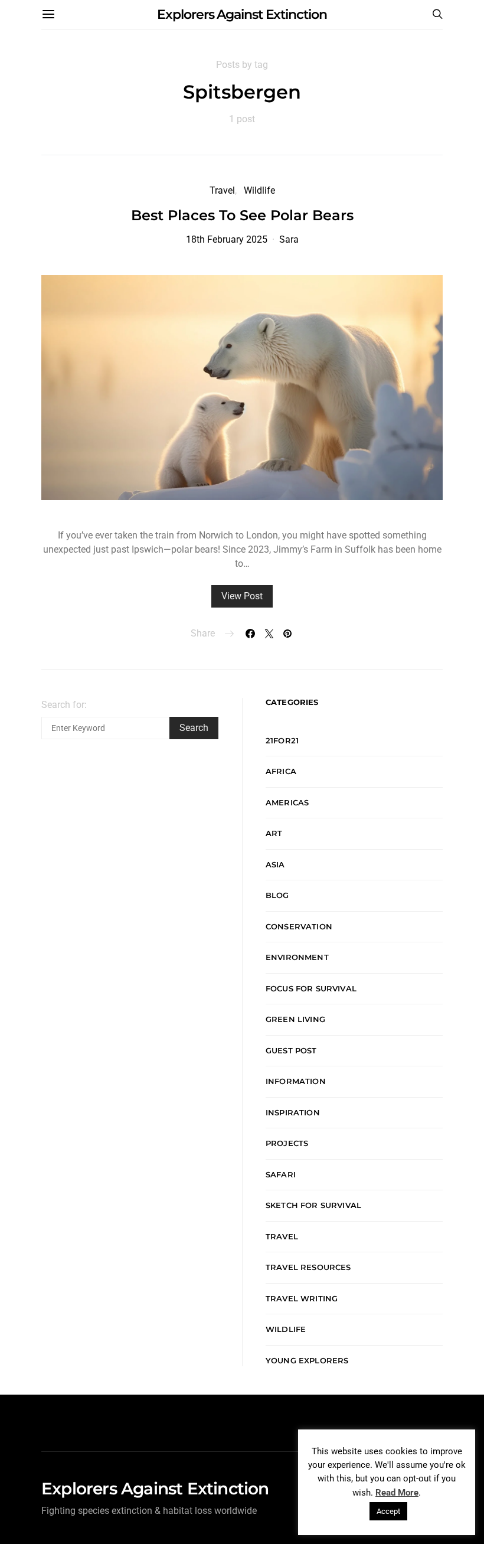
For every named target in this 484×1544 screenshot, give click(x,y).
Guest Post (291, 1050)
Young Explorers (307, 1360)
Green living (295, 1019)
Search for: (64, 704)
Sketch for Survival (313, 1205)
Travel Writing (302, 1298)
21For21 (282, 740)
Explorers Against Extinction (241, 14)
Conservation (299, 926)
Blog (277, 895)
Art (274, 833)
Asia (275, 864)
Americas (287, 802)
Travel (222, 190)
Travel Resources (308, 1267)
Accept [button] (388, 1511)
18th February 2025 (226, 239)
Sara (289, 239)
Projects (287, 1143)
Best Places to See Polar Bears (242, 215)
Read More (396, 1492)
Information (296, 1081)
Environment (297, 957)
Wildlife (259, 190)
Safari (281, 1174)
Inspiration (293, 1112)
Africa (281, 771)
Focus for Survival (311, 988)
